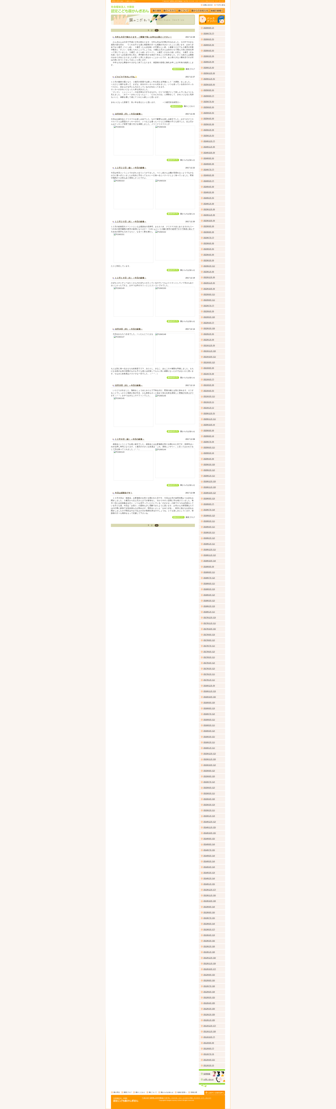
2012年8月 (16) (209, 980)
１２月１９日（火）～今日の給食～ (130, 278)
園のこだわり (170, 9)
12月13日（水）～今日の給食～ (129, 385)
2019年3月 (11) (209, 533)
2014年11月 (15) (209, 827)
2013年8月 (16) (209, 912)
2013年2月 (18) (209, 946)
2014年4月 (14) (209, 867)
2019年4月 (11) (209, 527)
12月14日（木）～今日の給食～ (129, 329)
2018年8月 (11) (209, 572)
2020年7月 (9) (208, 442)
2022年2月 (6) (208, 334)
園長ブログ (190, 69)
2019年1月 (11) (209, 544)
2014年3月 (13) (209, 873)
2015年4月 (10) (209, 799)
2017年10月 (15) (209, 629)
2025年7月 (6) (208, 102)
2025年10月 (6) (209, 85)
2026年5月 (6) (208, 45)
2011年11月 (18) (209, 1031)
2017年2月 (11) (209, 674)
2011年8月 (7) (208, 1049)
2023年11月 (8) (209, 215)
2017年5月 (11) (209, 657)
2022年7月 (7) (208, 306)
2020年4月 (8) (208, 459)
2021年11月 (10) (209, 351)
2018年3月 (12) (209, 601)
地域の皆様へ (218, 9)
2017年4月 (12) (209, 663)
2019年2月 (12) (209, 538)
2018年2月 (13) (209, 606)
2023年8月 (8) (208, 232)
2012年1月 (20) (209, 1020)
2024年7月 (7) (208, 170)
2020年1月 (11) (209, 476)
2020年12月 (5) (209, 413)
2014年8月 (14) (209, 844)
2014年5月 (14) (209, 861)
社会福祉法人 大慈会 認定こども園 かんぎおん (130, 9)
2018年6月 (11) (209, 584)
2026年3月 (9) (208, 56)
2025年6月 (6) (208, 107)
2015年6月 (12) (209, 788)
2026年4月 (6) (208, 51)
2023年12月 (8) (209, 209)
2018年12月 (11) (209, 550)
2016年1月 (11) (209, 748)
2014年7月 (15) (209, 850)
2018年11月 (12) (209, 555)
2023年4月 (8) (208, 255)
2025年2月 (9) (208, 130)
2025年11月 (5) (209, 79)
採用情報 (206, 1074)
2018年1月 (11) (209, 612)
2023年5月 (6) (208, 249)
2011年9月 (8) (208, 1043)
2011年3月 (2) (208, 1065)
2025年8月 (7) (208, 96)
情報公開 (194, 1092)
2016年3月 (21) (209, 737)
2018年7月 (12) (209, 578)
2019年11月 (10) (209, 487)
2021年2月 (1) (208, 402)
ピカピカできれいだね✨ (126, 77)
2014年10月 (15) (209, 833)
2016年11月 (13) (209, 691)
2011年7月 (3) (208, 1054)
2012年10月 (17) (209, 969)
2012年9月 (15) (209, 975)
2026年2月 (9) (208, 62)
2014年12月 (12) (209, 822)
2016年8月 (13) (209, 708)
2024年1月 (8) (208, 204)
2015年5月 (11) (209, 793)
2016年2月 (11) (209, 742)
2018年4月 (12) (209, 595)
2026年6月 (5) (208, 39)
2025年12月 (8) (209, 73)
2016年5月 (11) (209, 725)
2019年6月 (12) (209, 516)
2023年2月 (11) (209, 266)
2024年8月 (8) (208, 164)
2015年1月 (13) (209, 816)
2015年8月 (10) (209, 776)
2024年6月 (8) (208, 175)
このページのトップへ (214, 1093)
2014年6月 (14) (209, 856)
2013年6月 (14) (209, 924)
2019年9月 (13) (209, 499)
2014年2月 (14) (209, 878)
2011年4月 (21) (209, 1060)
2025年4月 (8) (208, 119)
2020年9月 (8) (208, 431)
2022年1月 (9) (208, 340)
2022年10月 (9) (209, 289)
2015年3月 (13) (209, 805)
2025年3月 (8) (208, 124)
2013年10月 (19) (209, 901)
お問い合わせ (207, 5)
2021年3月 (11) (209, 396)
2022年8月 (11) (209, 300)
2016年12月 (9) (209, 686)
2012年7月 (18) (209, 986)
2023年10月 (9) (209, 221)
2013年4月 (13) (209, 935)
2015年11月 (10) (209, 759)
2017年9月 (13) (209, 635)
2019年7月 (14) (209, 510)
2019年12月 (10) (209, 481)
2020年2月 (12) (209, 470)
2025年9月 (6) (208, 90)
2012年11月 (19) (209, 964)
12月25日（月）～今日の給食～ (129, 114)
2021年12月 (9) (209, 345)
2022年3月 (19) (209, 328)
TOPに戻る (219, 5)
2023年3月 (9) (208, 260)
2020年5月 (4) (208, 453)
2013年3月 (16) (209, 941)
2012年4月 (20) (209, 1003)
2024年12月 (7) (209, 141)
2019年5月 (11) (209, 521)
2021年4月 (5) (208, 391)
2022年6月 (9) (208, 311)
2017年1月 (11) (209, 680)
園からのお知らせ (199, 9)
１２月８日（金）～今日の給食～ (129, 439)
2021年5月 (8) (208, 385)
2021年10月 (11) (209, 357)
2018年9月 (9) (208, 567)
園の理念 (156, 9)
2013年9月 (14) (209, 907)
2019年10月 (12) (209, 493)
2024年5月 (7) (208, 181)
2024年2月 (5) (208, 198)
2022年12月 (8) (209, 277)
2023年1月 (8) (208, 272)
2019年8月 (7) (208, 504)
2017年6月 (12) (209, 652)
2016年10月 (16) (209, 697)
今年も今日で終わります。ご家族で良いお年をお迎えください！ (143, 37)
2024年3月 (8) (208, 192)
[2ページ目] (156, 30)
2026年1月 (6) (208, 68)
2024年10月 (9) (209, 153)
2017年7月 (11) (209, 646)
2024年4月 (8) (208, 187)
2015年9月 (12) (209, 771)
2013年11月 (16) (209, 895)
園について (183, 9)
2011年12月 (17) (209, 1026)
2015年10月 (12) (209, 765)
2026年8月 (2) (208, 28)
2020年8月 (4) (208, 436)
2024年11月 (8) (209, 147)
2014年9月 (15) (209, 839)
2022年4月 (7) (208, 323)
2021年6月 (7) (208, 379)
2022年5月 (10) (209, 317)
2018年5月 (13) (209, 589)
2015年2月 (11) (209, 810)
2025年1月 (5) (208, 136)
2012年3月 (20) (209, 1009)
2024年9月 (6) (208, 158)
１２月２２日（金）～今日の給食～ (130, 168)
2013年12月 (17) (209, 890)
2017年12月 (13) (209, 618)
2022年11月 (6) (209, 283)
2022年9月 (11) (209, 294)
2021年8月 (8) (208, 368)
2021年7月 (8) (208, 374)
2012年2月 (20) (209, 1015)
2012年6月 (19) (209, 992)
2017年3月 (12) (209, 669)
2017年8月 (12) (209, 640)
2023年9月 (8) (208, 226)
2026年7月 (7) (208, 34)
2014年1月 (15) (209, 884)
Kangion (169, 1100)
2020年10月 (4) (209, 425)
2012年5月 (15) (209, 997)
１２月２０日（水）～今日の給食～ (130, 221)
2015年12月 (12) (209, 754)
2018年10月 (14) (209, 561)
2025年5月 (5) (208, 113)
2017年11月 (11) (209, 623)
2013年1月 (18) (209, 952)
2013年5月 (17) (209, 930)
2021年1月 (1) (208, 408)
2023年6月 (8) (208, 243)
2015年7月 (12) (209, 782)
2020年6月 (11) (209, 447)
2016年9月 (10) (209, 703)
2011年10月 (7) (209, 1037)
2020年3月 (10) (209, 465)
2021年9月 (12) (209, 362)
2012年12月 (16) (209, 958)
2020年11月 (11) (209, 419)
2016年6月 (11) (209, 720)
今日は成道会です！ (124, 493)
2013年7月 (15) (209, 918)
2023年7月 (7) (208, 238)
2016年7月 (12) (209, 714)
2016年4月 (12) (209, 731)
